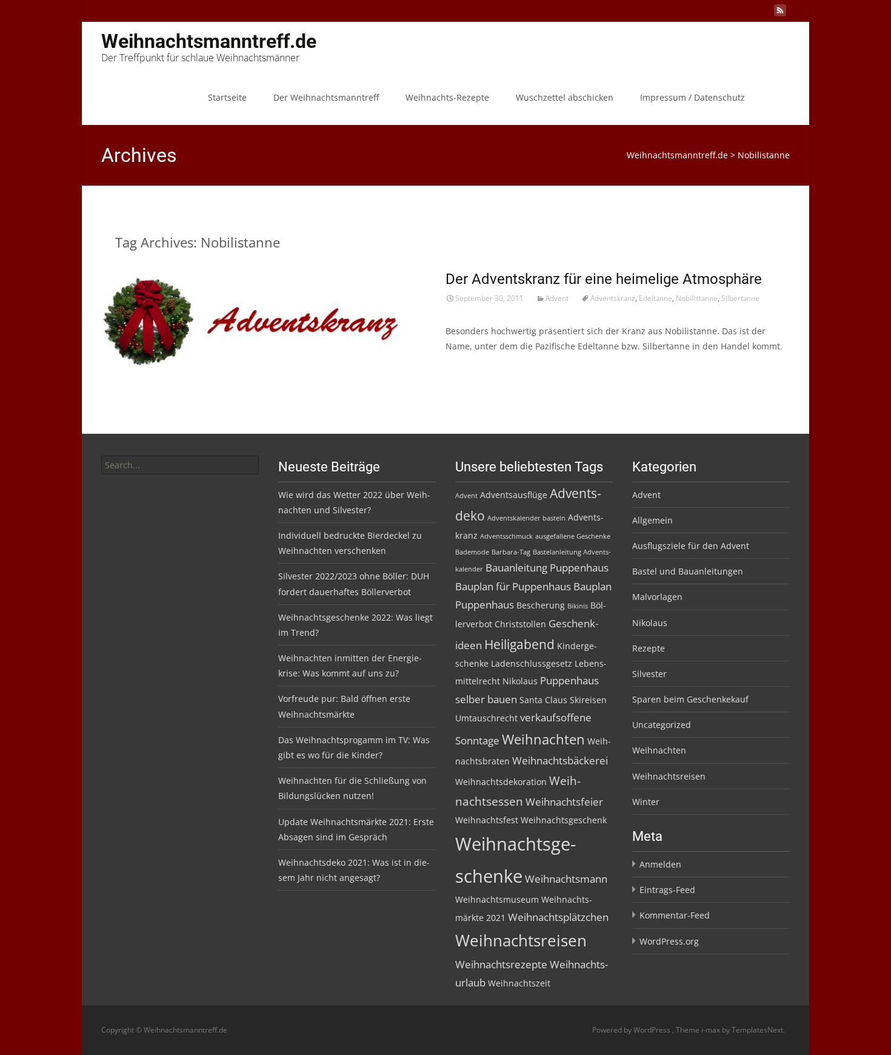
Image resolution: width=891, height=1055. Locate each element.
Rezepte (648, 648)
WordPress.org (669, 941)
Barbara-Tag (511, 552)
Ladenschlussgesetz (531, 663)
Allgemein (652, 520)
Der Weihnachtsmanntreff (326, 97)
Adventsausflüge (513, 495)
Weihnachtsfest (486, 820)
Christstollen (520, 624)
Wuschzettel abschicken (564, 97)
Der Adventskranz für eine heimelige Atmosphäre (604, 279)
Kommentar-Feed (674, 915)
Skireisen (588, 700)
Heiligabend (519, 644)
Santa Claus (543, 700)
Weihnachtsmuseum (497, 899)
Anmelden (660, 864)
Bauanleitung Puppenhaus (547, 568)
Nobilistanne (697, 298)
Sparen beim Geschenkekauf (690, 699)
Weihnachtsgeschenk (564, 820)
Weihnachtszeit (519, 983)
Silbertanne (740, 298)
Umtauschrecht (486, 718)
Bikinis (577, 606)
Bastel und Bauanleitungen (687, 571)
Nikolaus (520, 681)
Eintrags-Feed (667, 889)
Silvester (649, 673)
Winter (645, 801)
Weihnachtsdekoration (501, 781)
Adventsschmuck (506, 536)
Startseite (227, 97)
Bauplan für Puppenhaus (513, 586)
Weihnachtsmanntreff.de (677, 155)
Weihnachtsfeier (564, 802)
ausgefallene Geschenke (572, 536)
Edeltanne (655, 298)
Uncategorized (661, 724)
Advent (557, 298)
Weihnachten (543, 739)
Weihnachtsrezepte (501, 964)
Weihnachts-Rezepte (447, 97)
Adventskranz (612, 298)
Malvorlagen (657, 596)
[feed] (780, 15)
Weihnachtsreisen (521, 940)
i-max (711, 1030)
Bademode (472, 552)
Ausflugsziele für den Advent (690, 545)
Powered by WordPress (632, 1030)
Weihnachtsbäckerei (560, 760)
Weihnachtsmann (566, 879)
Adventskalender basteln (526, 518)
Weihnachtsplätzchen (558, 917)
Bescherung (540, 605)
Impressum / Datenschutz (692, 97)
